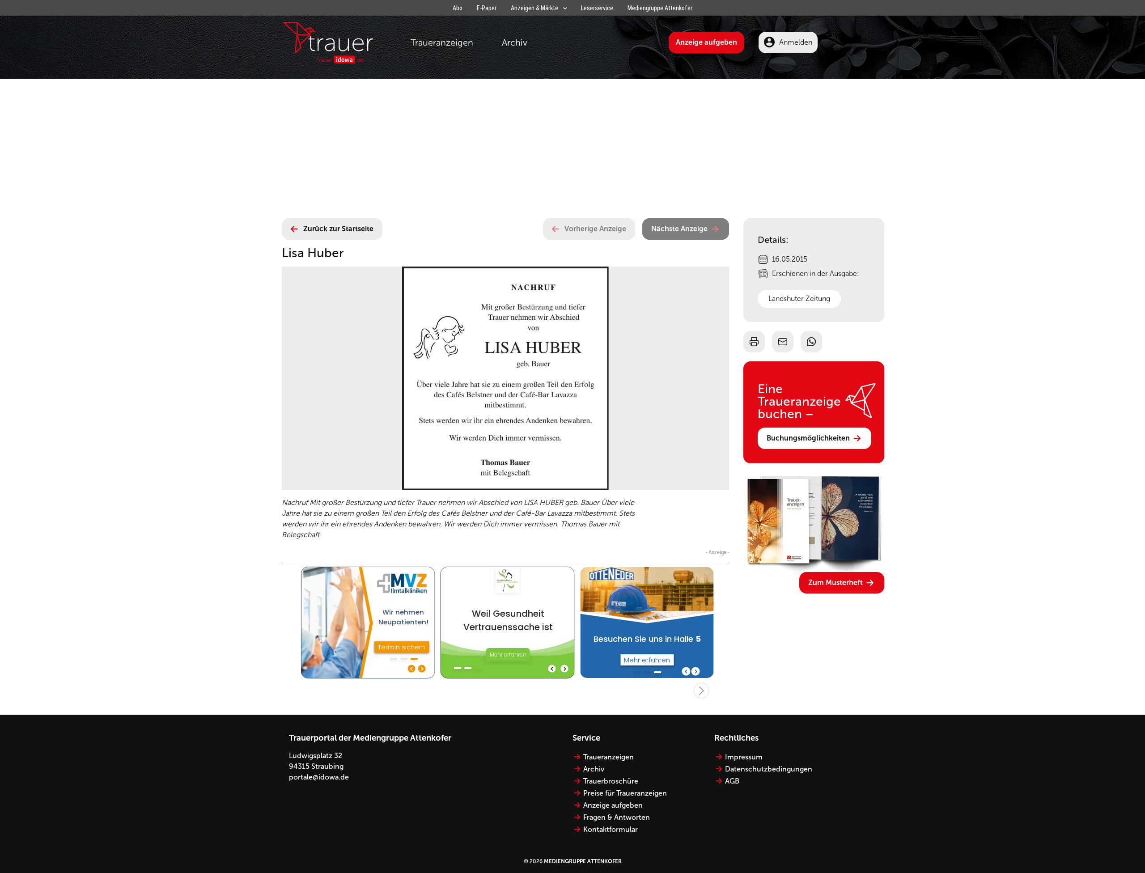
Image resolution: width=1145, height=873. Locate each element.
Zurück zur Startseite (338, 229)
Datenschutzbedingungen (768, 769)
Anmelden (795, 42)
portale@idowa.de (319, 777)
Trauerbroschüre (610, 781)
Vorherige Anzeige (595, 229)
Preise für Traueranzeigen (625, 793)
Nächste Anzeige (679, 229)
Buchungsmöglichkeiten (808, 438)
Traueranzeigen (442, 42)
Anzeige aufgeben (706, 42)
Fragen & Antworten (616, 817)
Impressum (744, 757)
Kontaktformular (610, 829)
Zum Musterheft (835, 582)
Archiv (514, 42)
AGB (732, 781)
